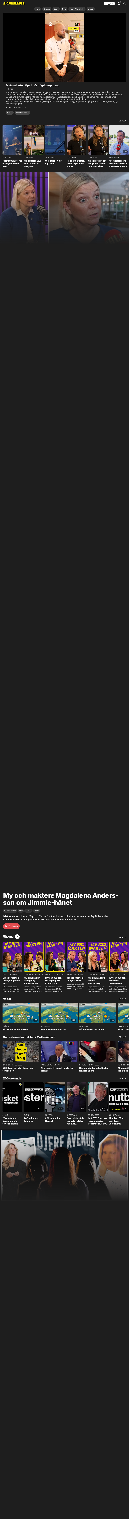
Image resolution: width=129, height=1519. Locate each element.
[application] (64, 47)
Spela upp (13, 926)
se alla (122, 121)
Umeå (9, 112)
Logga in (109, 3)
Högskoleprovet (22, 112)
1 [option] (17, 936)
